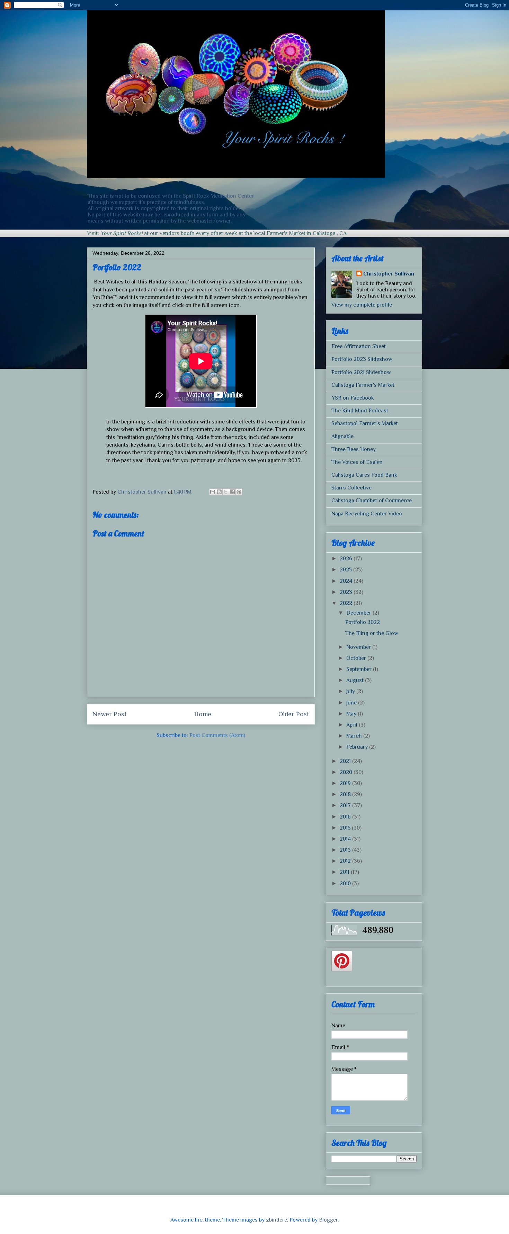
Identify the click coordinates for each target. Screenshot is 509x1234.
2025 (346, 570)
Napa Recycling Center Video (366, 514)
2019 (346, 783)
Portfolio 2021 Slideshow (361, 372)
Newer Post (109, 714)
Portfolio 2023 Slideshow (361, 359)
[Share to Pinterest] (238, 491)
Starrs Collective (351, 488)
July (351, 691)
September (359, 669)
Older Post (293, 714)
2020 (347, 772)
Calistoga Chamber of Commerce (371, 500)
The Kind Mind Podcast (359, 411)
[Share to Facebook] (232, 491)
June (352, 703)
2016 (346, 817)
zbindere (276, 1220)
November (359, 647)
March (354, 736)
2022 (347, 603)
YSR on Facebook (352, 398)
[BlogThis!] (219, 491)
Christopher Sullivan (388, 274)
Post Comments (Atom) (217, 735)
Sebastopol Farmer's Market (364, 423)
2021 (346, 761)
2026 (347, 558)
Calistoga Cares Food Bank (364, 475)
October (356, 658)
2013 (346, 850)
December (359, 613)
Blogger (328, 1220)
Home (202, 714)
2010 (346, 883)
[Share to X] (225, 491)
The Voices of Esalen (357, 462)
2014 (346, 839)
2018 (346, 794)
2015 (346, 828)
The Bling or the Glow (371, 633)
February (357, 747)
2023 (347, 592)
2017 (346, 805)
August (355, 680)
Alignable (342, 436)
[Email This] (212, 491)
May (352, 714)
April (352, 725)
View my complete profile (361, 305)
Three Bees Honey (353, 449)
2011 (345, 872)
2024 (347, 581)
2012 (346, 861)
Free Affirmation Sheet (358, 346)
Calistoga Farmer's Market (362, 385)
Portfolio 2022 (362, 622)
